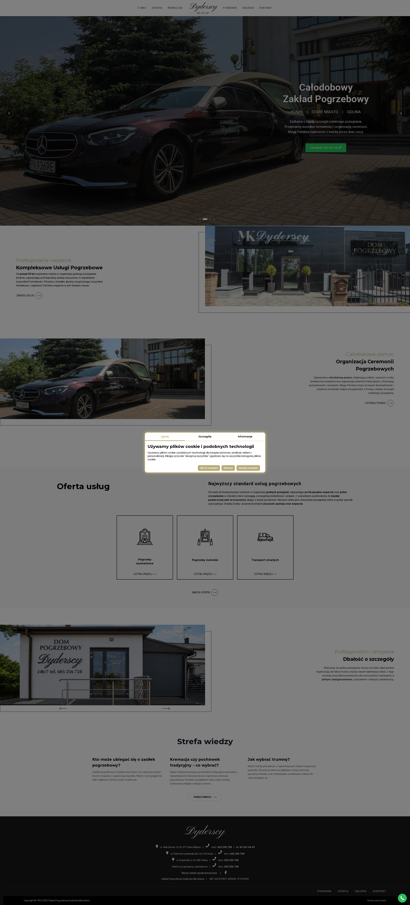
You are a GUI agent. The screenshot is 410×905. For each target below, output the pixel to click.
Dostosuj (228, 468)
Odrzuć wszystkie (209, 468)
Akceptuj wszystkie (248, 468)
